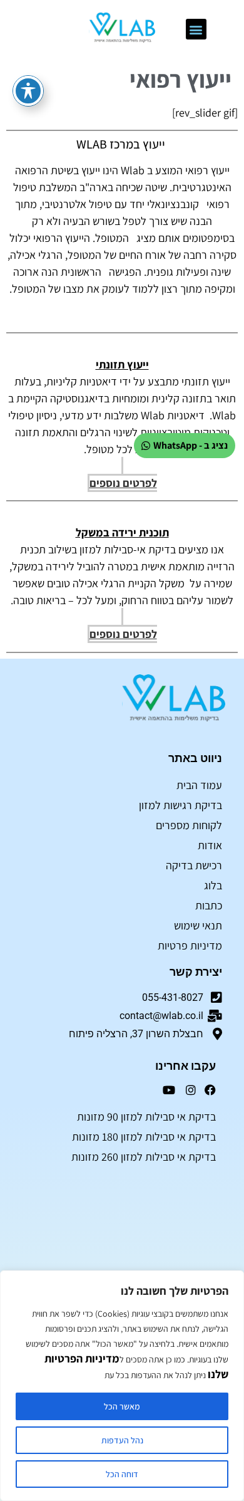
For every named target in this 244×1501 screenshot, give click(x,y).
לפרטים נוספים (123, 483)
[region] (122, 1385)
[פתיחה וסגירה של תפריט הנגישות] (28, 91)
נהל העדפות (122, 1440)
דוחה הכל (122, 1474)
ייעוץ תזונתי (122, 364)
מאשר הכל (122, 1406)
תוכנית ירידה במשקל (122, 532)
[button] (196, 29)
